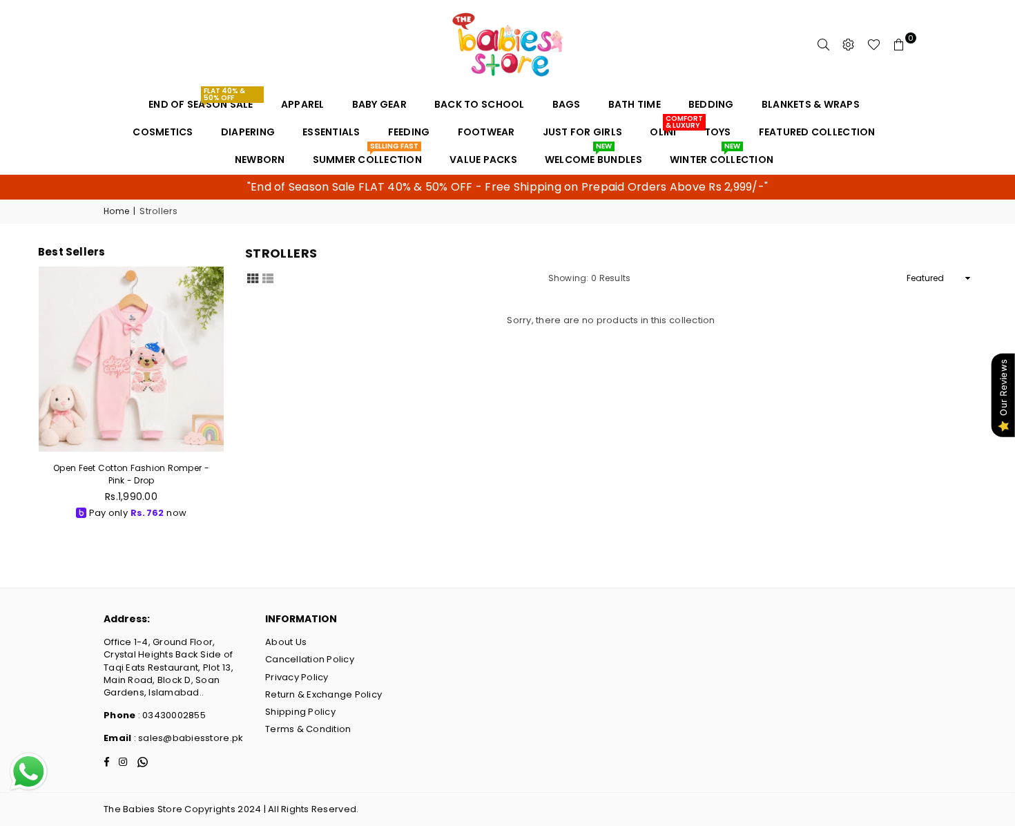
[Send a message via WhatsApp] (28, 772)
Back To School (479, 104)
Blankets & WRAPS (811, 104)
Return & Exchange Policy (323, 694)
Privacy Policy (297, 677)
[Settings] (848, 45)
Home (116, 211)
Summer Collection (367, 156)
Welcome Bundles (593, 156)
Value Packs (483, 159)
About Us (286, 642)
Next (221, 399)
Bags (566, 104)
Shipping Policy (300, 711)
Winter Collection (721, 156)
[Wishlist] (874, 45)
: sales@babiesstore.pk (187, 738)
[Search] (823, 45)
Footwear (486, 132)
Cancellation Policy (309, 659)
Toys (717, 132)
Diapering (248, 132)
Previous (42, 399)
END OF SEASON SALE (200, 100)
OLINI (668, 128)
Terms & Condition (308, 729)
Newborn (260, 159)
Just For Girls (583, 132)
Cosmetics (163, 132)
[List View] (268, 277)
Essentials (331, 132)
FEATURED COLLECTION (817, 132)
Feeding (409, 132)
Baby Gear (379, 104)
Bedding (711, 104)
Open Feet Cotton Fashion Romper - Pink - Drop (131, 474)
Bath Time (634, 104)
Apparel (303, 104)
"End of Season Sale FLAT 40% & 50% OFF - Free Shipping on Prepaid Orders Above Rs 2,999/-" (507, 187)
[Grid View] (252, 277)
